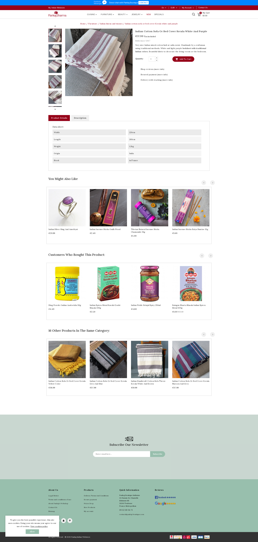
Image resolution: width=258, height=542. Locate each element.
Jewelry (137, 14)
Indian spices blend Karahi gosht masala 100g (105, 306)
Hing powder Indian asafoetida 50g (65, 305)
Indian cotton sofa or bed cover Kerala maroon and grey (190, 382)
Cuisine (92, 14)
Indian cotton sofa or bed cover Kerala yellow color (67, 382)
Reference (140, 41)
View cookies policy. (39, 526)
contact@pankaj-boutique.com (131, 514)
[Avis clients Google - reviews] (165, 503)
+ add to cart (64, 206)
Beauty (123, 14)
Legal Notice (53, 496)
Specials (159, 14)
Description (80, 118)
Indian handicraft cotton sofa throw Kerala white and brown (148, 382)
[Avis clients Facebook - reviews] (165, 496)
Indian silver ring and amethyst (63, 229)
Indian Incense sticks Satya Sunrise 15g (190, 229)
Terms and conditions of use (59, 500)
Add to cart (183, 59)
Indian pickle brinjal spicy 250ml (146, 305)
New (148, 14)
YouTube (63, 520)
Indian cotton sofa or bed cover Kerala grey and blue (108, 382)
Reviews (159, 490)
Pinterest (69, 520)
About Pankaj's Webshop (58, 503)
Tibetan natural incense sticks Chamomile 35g (145, 230)
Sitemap (51, 511)
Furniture (107, 14)
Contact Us (52, 507)
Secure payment (90, 500)
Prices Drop (89, 503)
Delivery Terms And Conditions (96, 496)
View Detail (69, 206)
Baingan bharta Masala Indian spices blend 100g (189, 306)
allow (32, 531)
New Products (89, 507)
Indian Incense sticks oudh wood (105, 229)
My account (88, 511)
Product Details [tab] (59, 118)
